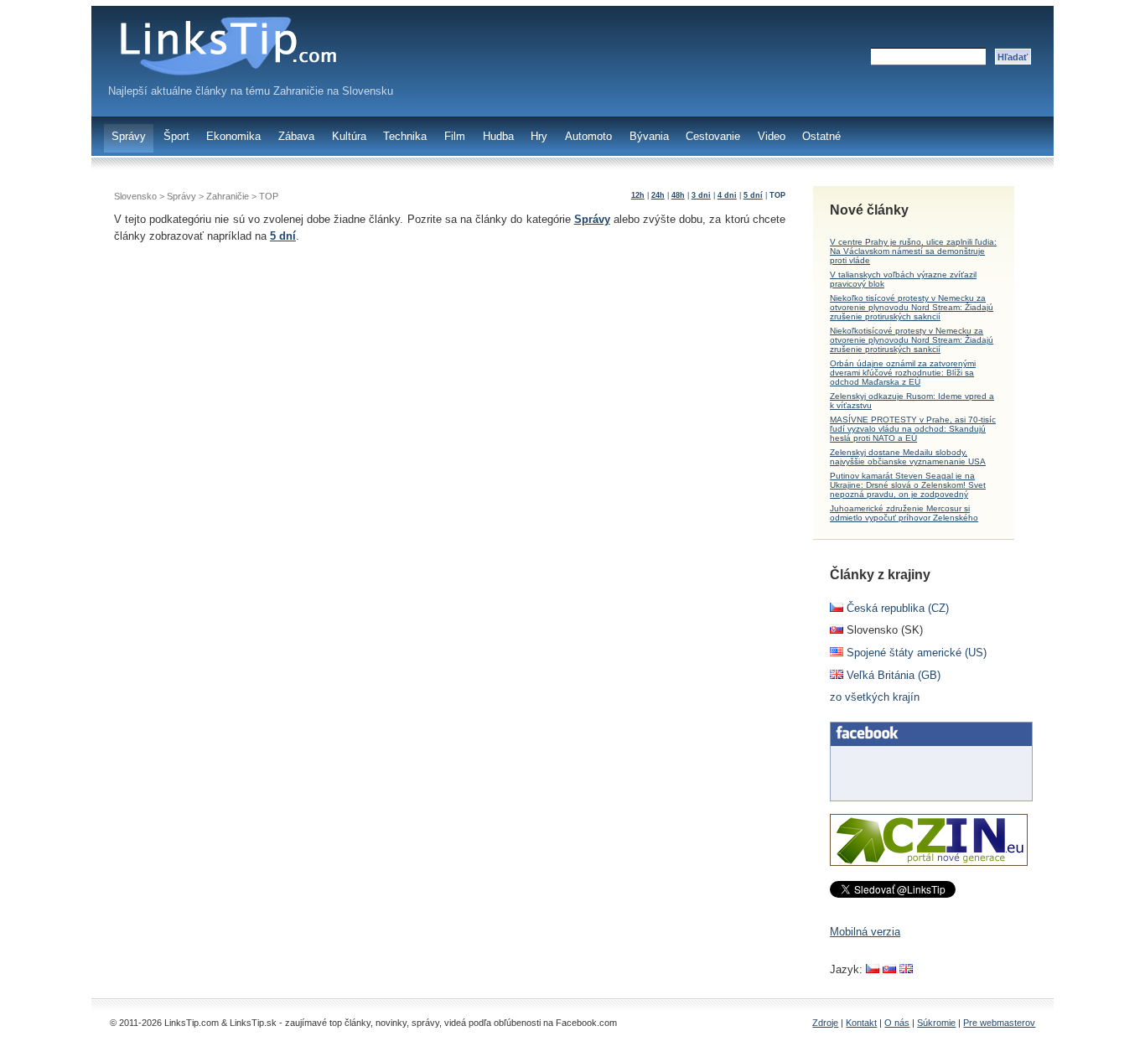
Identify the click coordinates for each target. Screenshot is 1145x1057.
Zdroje (825, 1023)
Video (771, 136)
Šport (176, 136)
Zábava (296, 136)
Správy (128, 136)
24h (658, 195)
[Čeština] (872, 969)
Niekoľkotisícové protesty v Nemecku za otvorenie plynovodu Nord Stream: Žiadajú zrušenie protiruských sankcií (911, 340)
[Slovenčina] (889, 969)
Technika (405, 136)
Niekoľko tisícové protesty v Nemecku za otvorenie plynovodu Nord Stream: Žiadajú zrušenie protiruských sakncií (911, 307)
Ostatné (821, 136)
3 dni (701, 195)
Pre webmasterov (999, 1023)
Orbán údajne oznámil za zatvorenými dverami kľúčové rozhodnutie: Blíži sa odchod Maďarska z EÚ (903, 372)
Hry (539, 136)
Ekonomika (233, 136)
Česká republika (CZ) (896, 608)
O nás (896, 1023)
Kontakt (861, 1023)
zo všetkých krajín (875, 697)
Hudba (498, 136)
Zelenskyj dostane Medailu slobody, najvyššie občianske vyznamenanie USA (908, 457)
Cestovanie (713, 136)
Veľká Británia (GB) (891, 675)
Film (454, 136)
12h (638, 195)
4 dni (727, 195)
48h (678, 195)
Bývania (649, 136)
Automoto (588, 136)
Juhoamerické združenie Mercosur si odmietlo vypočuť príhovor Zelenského (904, 513)
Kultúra (349, 136)
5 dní (753, 195)
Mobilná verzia (865, 931)
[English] (906, 969)
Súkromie (936, 1023)
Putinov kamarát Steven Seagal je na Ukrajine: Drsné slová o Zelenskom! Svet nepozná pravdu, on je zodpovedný (908, 485)
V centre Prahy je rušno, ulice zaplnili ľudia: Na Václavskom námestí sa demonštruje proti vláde (913, 251)
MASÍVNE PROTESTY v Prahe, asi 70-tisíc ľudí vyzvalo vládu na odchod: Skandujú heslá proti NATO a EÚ (913, 429)
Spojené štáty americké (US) (915, 652)
